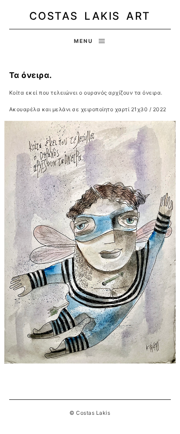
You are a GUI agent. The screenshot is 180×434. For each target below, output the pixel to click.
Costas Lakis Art (90, 16)
